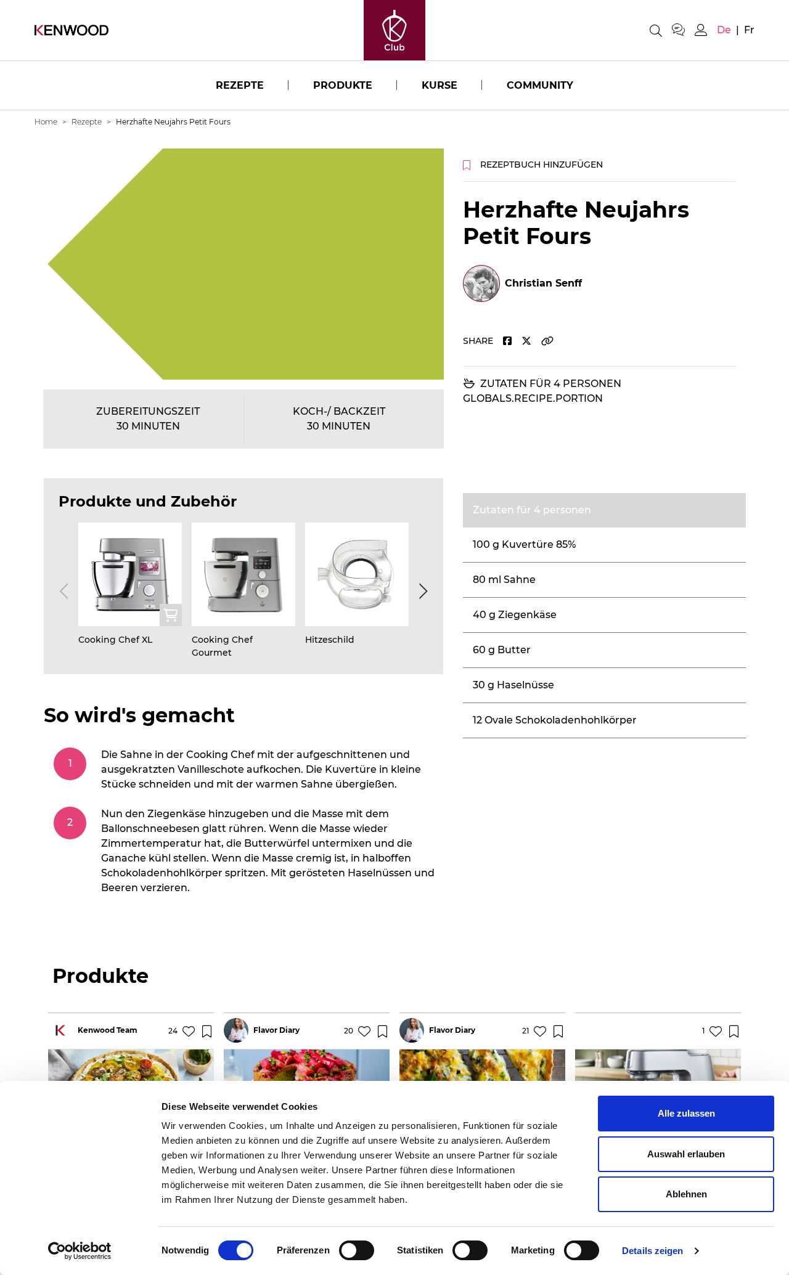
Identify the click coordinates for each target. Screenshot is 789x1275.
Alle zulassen (686, 1113)
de (724, 30)
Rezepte (240, 85)
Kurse (439, 85)
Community (540, 85)
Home (46, 121)
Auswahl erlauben (686, 1154)
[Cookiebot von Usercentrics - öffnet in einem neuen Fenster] (80, 1251)
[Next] (421, 591)
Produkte (342, 85)
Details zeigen (652, 1250)
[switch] (356, 1250)
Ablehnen (686, 1194)
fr (749, 30)
